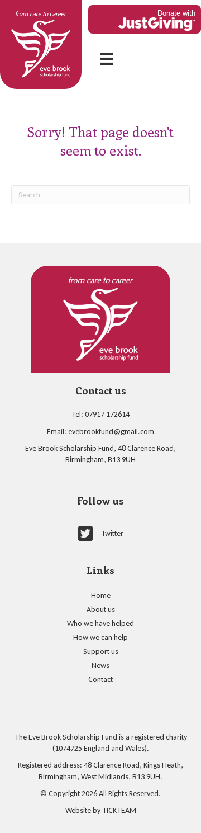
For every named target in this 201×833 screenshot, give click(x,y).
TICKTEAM (119, 810)
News (100, 665)
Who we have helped (100, 623)
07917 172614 (107, 414)
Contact (100, 679)
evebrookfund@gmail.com (111, 431)
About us (101, 609)
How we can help (100, 637)
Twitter (112, 533)
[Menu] (107, 59)
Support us (100, 651)
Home (101, 595)
